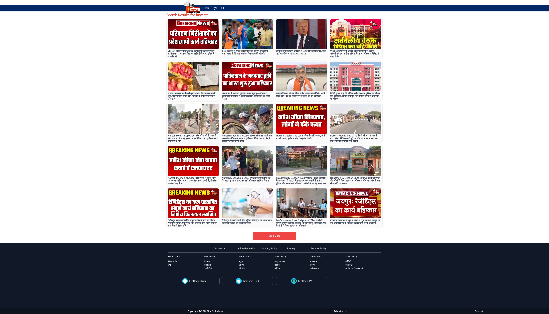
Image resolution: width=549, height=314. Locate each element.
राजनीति (348, 264)
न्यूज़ (241, 261)
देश (169, 264)
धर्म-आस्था (314, 268)
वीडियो (348, 261)
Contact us (219, 248)
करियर (277, 268)
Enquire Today (318, 248)
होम (207, 8)
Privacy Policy (269, 248)
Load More (274, 235)
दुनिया (241, 264)
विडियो (242, 268)
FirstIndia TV (305, 281)
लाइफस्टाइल (279, 261)
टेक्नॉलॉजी (208, 268)
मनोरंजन (207, 264)
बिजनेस (207, 261)
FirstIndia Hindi (197, 281)
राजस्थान (313, 261)
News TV (172, 261)
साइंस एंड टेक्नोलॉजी (354, 268)
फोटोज (277, 264)
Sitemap (291, 248)
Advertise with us (247, 248)
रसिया (312, 264)
